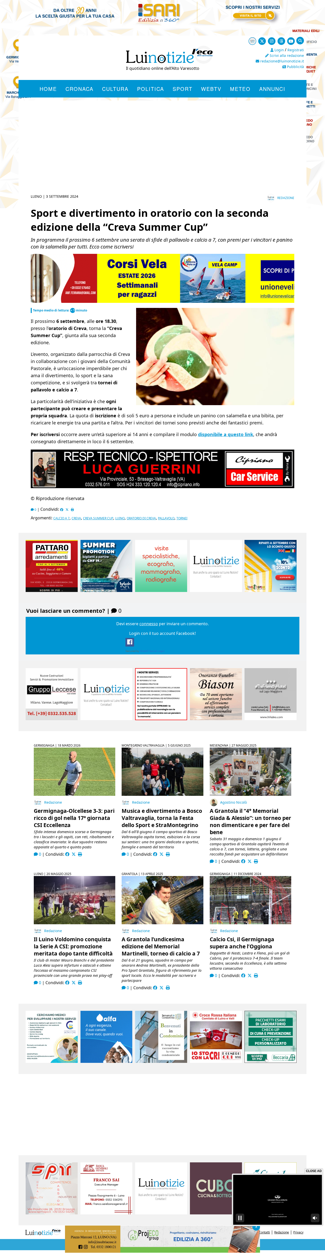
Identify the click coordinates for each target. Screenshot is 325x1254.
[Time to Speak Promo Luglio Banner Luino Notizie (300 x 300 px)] (271, 590)
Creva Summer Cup (98, 518)
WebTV (211, 88)
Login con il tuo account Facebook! (162, 633)
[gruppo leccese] (52, 718)
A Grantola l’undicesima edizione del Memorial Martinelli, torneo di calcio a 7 (161, 946)
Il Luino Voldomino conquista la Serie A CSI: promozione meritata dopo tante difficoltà (73, 946)
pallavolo (166, 518)
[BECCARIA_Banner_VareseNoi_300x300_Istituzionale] (271, 1061)
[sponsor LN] (216, 590)
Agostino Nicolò (233, 802)
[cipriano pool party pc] (162, 487)
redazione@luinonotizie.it (281, 61)
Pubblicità (295, 66)
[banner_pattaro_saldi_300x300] (52, 590)
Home (48, 88)
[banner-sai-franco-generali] (106, 1213)
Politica (150, 88)
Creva (76, 518)
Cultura (115, 88)
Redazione (285, 198)
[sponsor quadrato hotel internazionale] (271, 718)
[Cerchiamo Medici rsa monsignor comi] (52, 1061)
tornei (181, 518)
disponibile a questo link (225, 434)
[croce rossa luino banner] (216, 1061)
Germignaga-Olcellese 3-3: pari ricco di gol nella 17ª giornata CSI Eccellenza (74, 818)
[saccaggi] (161, 718)
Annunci (272, 88)
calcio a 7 (61, 518)
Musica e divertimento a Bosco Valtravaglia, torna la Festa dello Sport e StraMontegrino (162, 818)
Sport (182, 88)
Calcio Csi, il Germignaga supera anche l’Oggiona (242, 943)
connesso (148, 623)
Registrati (295, 49)
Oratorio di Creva (141, 518)
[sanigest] (161, 590)
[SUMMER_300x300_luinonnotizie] (106, 590)
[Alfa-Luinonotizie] (106, 1061)
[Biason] (216, 718)
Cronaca (79, 88)
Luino (120, 518)
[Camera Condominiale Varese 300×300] (161, 1061)
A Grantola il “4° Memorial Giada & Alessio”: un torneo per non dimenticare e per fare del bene (250, 821)
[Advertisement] (162, 153)
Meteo (240, 88)
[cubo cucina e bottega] (216, 1213)
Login (278, 49)
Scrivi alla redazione (286, 55)
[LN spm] (52, 1213)
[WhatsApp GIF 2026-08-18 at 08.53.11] (110, 1251)
